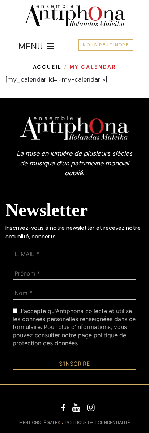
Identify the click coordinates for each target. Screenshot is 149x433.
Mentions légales (39, 422)
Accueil (47, 67)
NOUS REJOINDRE (106, 45)
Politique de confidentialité (97, 422)
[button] (30, 46)
